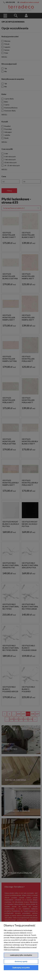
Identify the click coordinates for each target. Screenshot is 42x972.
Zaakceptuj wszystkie (21, 968)
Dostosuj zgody (21, 961)
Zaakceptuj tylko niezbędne (21, 955)
